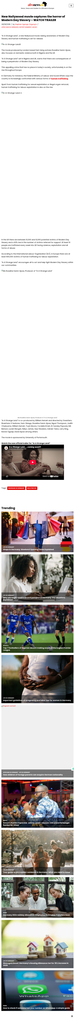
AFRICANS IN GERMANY (10, 27)
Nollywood (31, 488)
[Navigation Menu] (71, 5)
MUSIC (34, 27)
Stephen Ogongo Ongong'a (26, 24)
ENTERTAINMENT (25, 27)
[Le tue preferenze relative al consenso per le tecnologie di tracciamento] (73, 769)
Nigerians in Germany (16, 488)
